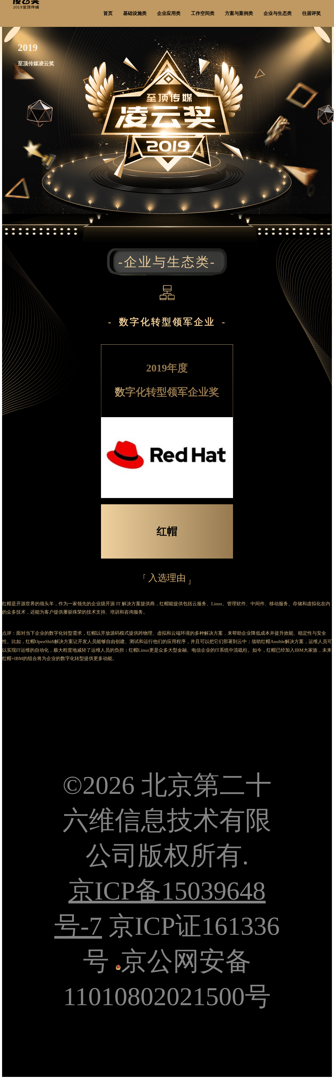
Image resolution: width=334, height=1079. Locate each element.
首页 (108, 13)
